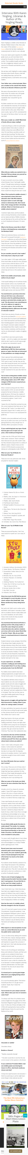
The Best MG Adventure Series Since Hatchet (14, 1099)
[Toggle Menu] (24, 6)
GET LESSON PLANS (15, 1151)
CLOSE (25, 1115)
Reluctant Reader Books (14, 3)
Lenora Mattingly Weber (12, 140)
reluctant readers (21, 316)
